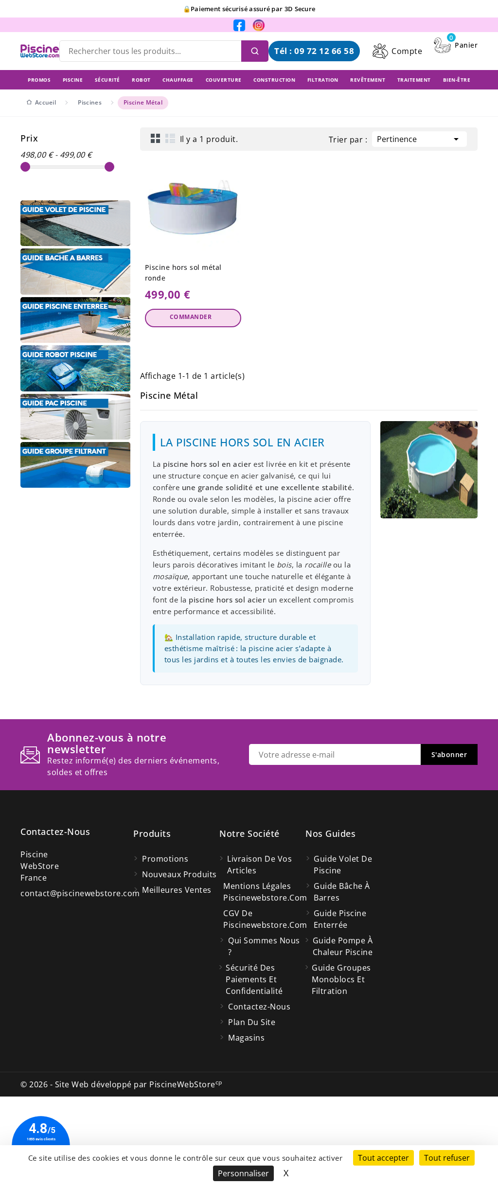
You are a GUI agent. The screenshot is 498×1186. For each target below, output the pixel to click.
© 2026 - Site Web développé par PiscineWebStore (121, 1084)
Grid (155, 138)
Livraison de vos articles (259, 864)
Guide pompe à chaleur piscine (343, 946)
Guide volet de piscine (343, 864)
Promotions (165, 858)
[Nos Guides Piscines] (75, 223)
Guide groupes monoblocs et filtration (341, 979)
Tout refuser (447, 1157)
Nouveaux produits (179, 874)
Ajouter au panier (193, 318)
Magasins (246, 1037)
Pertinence (419, 139)
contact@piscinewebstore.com (80, 893)
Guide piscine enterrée (340, 919)
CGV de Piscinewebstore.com (264, 919)
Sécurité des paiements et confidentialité (254, 979)
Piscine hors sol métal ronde (183, 273)
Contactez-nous (55, 831)
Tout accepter (383, 1157)
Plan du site (251, 1022)
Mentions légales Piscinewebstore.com (264, 892)
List (170, 138)
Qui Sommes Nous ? (264, 946)
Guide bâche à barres (342, 892)
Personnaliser (243, 1173)
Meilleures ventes (177, 890)
